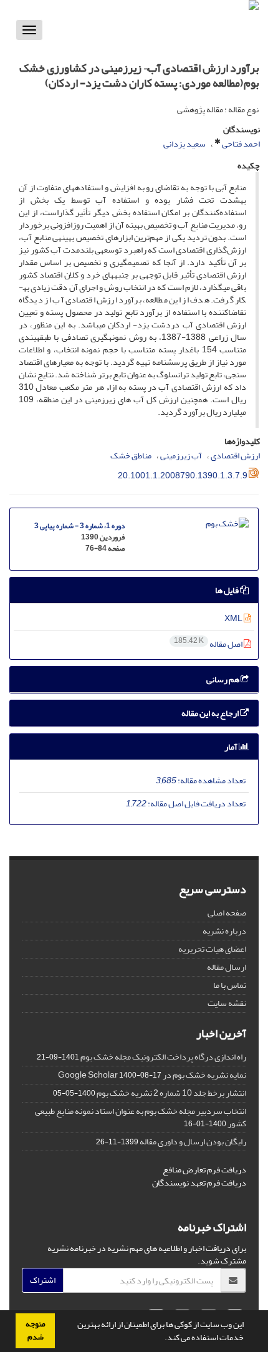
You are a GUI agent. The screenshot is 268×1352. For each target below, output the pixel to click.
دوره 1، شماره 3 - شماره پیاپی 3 (79, 526)
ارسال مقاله (226, 966)
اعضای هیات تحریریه (212, 948)
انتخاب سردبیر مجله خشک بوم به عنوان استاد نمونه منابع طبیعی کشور (140, 1117)
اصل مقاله (209, 643)
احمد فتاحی (241, 143)
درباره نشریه (224, 930)
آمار (231, 746)
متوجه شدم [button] (35, 1330)
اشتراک (42, 1280)
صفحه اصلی (227, 912)
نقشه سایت (227, 1003)
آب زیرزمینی (181, 455)
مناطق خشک (130, 455)
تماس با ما (229, 985)
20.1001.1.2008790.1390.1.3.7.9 (182, 475)
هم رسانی (223, 679)
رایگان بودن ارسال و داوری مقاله (193, 1141)
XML (234, 618)
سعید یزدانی (184, 143)
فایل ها (227, 590)
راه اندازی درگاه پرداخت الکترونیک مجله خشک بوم (163, 1056)
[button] (161, 1339)
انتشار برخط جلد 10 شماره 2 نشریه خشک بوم (171, 1092)
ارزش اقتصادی (235, 455)
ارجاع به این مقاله (210, 713)
